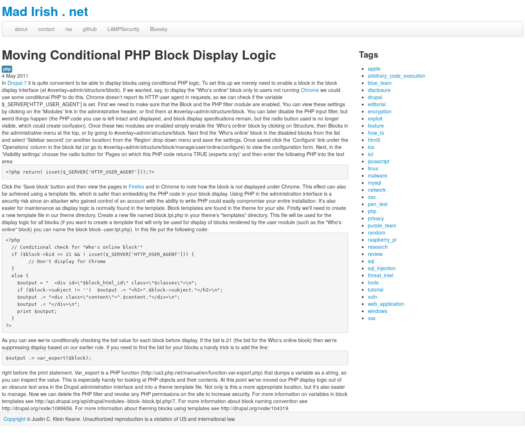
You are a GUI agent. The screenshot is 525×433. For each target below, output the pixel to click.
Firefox (136, 186)
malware (377, 175)
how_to (376, 132)
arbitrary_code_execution (396, 75)
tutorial (375, 289)
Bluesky (159, 28)
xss (371, 317)
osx (372, 196)
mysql (374, 182)
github (90, 28)
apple (374, 68)
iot (370, 154)
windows (377, 310)
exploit (375, 118)
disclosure (379, 89)
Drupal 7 (17, 82)
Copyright (14, 418)
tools (373, 282)
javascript (378, 161)
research (378, 246)
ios (371, 146)
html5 (374, 139)
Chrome (310, 89)
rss (68, 28)
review (375, 253)
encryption (379, 111)
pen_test (378, 203)
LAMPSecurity (123, 28)
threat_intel (380, 275)
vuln (372, 296)
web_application (386, 303)
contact (46, 28)
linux (373, 168)
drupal (375, 96)
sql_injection (382, 268)
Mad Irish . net (45, 10)
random (376, 232)
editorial (377, 104)
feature (376, 125)
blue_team (380, 82)
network (377, 189)
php (7, 69)
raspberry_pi (382, 239)
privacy (376, 218)
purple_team (382, 225)
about (21, 28)
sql (371, 260)
